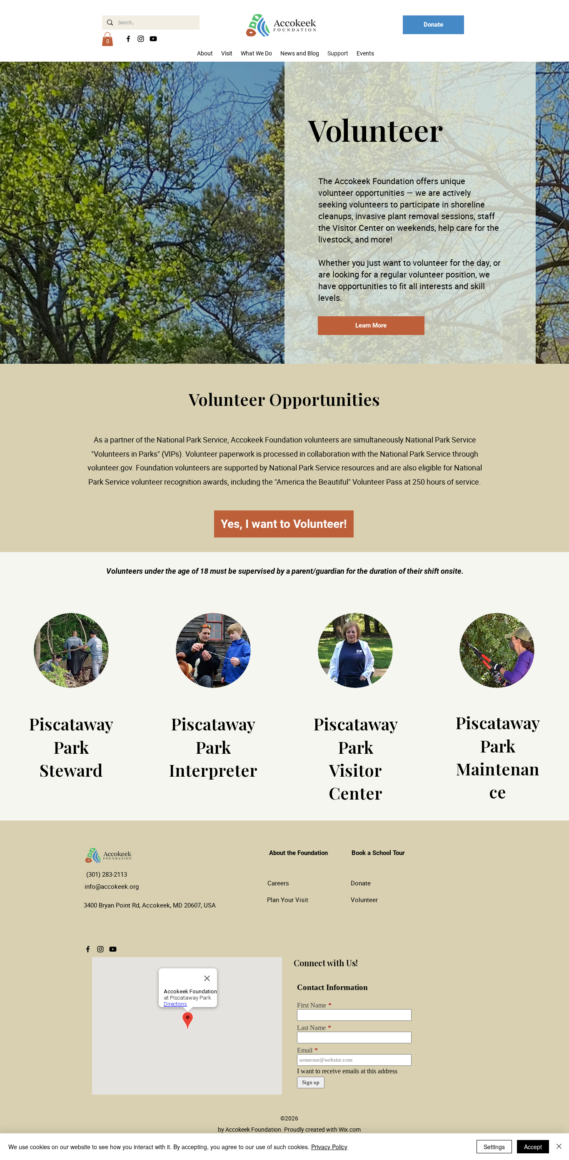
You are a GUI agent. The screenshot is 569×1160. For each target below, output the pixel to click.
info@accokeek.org (112, 886)
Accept (533, 1146)
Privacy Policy (329, 1146)
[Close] (559, 1146)
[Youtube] (153, 39)
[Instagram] (141, 39)
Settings (494, 1146)
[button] (107, 39)
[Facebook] (128, 39)
